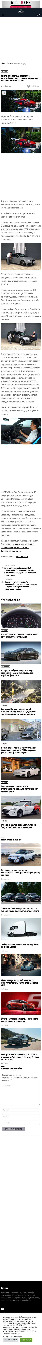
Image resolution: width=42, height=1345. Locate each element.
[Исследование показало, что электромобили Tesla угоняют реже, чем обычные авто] (21, 768)
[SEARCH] (40, 15)
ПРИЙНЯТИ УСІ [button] (26, 1340)
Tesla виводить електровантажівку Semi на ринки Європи (19, 945)
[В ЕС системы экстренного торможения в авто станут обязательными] (21, 615)
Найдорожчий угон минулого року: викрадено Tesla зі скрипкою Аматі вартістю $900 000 (17, 673)
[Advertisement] (21, 40)
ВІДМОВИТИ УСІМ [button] (11, 1340)
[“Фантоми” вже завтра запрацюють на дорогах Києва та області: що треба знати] (21, 893)
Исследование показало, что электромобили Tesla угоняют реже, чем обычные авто (19, 789)
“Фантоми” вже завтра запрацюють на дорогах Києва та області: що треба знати (20, 909)
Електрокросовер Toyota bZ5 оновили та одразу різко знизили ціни (19, 1020)
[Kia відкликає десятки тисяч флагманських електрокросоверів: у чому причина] (21, 854)
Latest (21, 12)
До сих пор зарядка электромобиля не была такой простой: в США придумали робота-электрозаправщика (19, 750)
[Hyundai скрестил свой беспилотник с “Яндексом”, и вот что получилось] (21, 807)
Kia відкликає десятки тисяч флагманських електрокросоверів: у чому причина (20, 872)
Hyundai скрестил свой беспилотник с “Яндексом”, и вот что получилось (18, 826)
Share (4, 93)
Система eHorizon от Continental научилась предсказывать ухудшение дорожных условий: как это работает (18, 711)
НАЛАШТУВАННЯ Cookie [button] (12, 1336)
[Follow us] (37, 15)
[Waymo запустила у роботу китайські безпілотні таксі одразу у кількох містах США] (21, 965)
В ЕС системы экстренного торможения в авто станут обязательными (20, 635)
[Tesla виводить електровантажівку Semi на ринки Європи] (21, 929)
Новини (4, 630)
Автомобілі (5, 666)
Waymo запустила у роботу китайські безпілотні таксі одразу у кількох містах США (19, 983)
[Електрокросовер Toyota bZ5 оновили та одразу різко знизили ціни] (21, 1003)
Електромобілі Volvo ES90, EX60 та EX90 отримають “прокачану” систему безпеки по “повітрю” (20, 1057)
